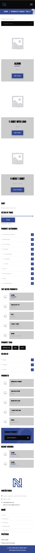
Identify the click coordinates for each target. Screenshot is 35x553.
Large (4, 360)
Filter (8, 220)
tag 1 (15, 347)
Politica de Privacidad (8, 543)
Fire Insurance (7, 274)
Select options (17, 189)
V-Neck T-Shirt (17, 178)
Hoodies (7, 259)
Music (4, 278)
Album (17, 63)
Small (4, 370)
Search (28, 437)
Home (6, 12)
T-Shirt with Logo (17, 121)
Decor (5, 269)
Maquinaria (6, 526)
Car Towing (6, 244)
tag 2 (22, 347)
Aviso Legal (4, 540)
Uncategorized (7, 283)
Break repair (6, 239)
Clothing (5, 249)
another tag (6, 347)
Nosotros (5, 519)
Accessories (8, 254)
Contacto (6, 530)
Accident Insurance (9, 234)
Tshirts (6, 264)
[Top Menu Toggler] (31, 4)
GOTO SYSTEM (22, 550)
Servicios (5, 523)
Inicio (4, 515)
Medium (5, 365)
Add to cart (17, 76)
